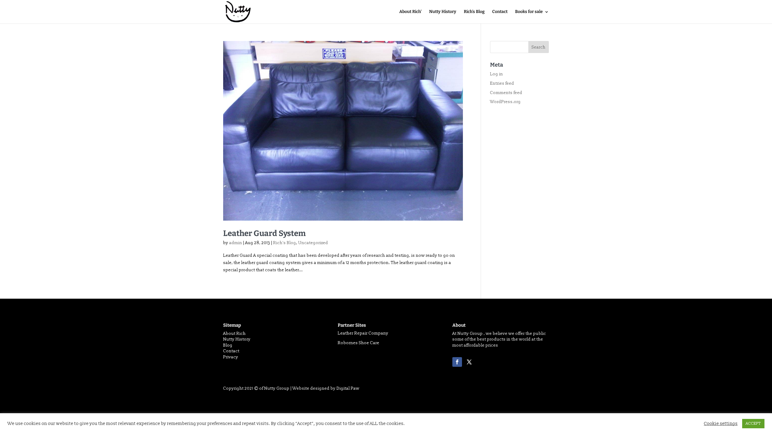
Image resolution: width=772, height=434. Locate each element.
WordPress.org (505, 101)
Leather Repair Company (363, 333)
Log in (496, 74)
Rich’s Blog (474, 12)
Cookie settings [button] (721, 423)
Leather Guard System (264, 233)
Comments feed (506, 92)
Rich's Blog (284, 242)
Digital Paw (348, 388)
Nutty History (442, 12)
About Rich (234, 333)
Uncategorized (313, 242)
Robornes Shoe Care (358, 342)
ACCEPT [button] (753, 423)
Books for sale (529, 12)
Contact (500, 12)
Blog (228, 345)
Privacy (230, 357)
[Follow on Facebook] (457, 362)
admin (235, 242)
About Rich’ (410, 12)
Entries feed (502, 83)
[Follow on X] (469, 362)
